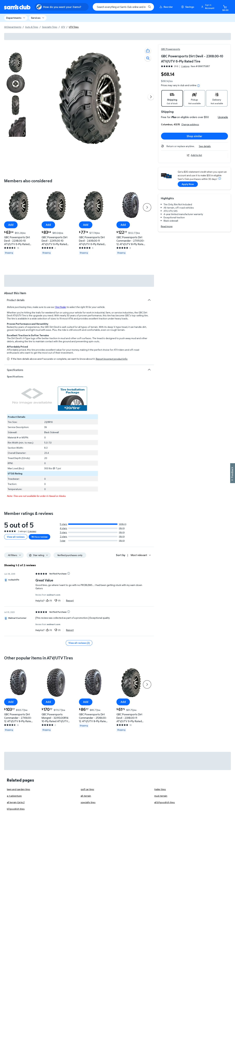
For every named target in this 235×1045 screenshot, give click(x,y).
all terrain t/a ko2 (16, 802)
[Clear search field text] (141, 7)
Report (70, 600)
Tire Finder (60, 307)
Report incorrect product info (111, 358)
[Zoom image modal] (148, 58)
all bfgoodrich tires (164, 802)
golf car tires (87, 789)
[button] (208, 7)
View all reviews (16, 536)
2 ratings (185, 66)
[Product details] (149, 300)
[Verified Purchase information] (68, 573)
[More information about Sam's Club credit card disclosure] (219, 178)
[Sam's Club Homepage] (17, 6)
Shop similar (194, 136)
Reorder (168, 6)
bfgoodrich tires (16, 808)
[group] (175, 66)
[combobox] (123, 7)
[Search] (149, 7)
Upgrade (223, 117)
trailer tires (160, 789)
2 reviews (32, 531)
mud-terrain (160, 795)
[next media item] (151, 97)
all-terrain (86, 795)
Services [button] (35, 17)
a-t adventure (14, 795)
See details (205, 146)
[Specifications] (149, 369)
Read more (167, 226)
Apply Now (188, 184)
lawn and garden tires (18, 789)
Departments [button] (13, 17)
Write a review (39, 536)
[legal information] (198, 85)
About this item (15, 293)
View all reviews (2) (79, 642)
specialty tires (88, 802)
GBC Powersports (170, 49)
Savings (189, 6)
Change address (190, 124)
